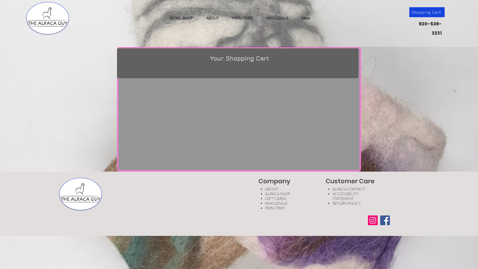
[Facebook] (385, 220)
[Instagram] (373, 220)
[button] (181, 18)
